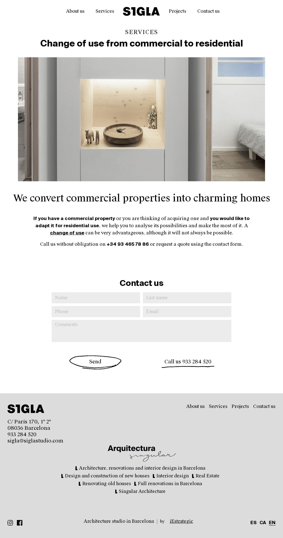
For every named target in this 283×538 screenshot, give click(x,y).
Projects (177, 11)
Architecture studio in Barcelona (119, 521)
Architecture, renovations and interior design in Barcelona (142, 468)
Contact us (208, 11)
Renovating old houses (106, 484)
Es (253, 523)
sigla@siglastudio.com (35, 441)
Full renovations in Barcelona (170, 484)
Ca (263, 523)
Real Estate (207, 476)
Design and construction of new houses (107, 476)
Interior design (172, 476)
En (272, 523)
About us (75, 11)
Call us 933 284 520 (187, 361)
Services (105, 11)
